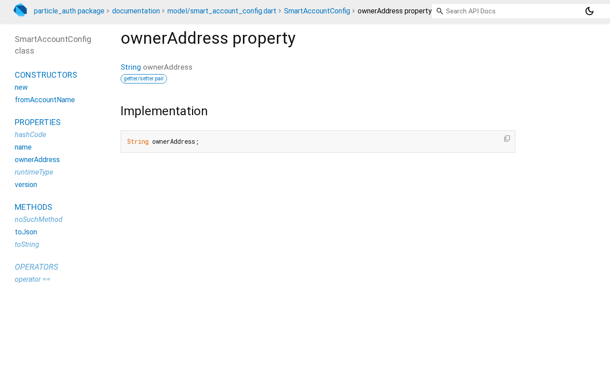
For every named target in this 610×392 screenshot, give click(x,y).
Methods (33, 207)
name (23, 147)
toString (27, 244)
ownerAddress (37, 159)
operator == (32, 279)
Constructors (46, 74)
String (131, 67)
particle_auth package (69, 11)
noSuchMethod (39, 219)
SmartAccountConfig (317, 11)
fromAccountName (45, 100)
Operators (36, 266)
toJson (26, 232)
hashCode (30, 134)
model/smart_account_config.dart (221, 11)
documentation (136, 11)
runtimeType (34, 172)
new (21, 87)
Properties (38, 122)
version (26, 184)
